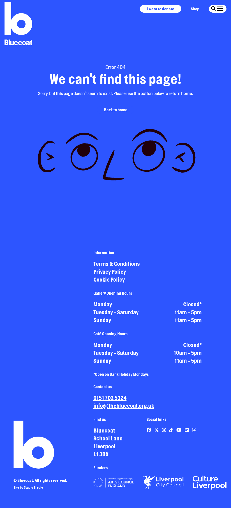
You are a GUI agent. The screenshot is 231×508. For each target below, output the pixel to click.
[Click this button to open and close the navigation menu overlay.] (220, 8)
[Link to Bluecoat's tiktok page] (171, 430)
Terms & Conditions (116, 263)
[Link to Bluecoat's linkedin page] (187, 430)
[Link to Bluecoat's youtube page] (179, 430)
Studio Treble (33, 487)
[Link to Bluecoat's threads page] (194, 430)
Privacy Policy (109, 271)
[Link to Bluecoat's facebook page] (149, 430)
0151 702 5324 (110, 397)
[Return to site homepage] (18, 23)
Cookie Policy (109, 279)
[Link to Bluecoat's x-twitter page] (157, 430)
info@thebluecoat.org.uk (123, 405)
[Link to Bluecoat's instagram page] (164, 430)
